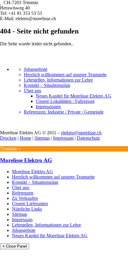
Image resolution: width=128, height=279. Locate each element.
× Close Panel (14, 246)
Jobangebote (35, 69)
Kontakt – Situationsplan (47, 85)
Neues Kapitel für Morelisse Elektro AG (73, 95)
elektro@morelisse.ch (81, 132)
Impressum (63, 138)
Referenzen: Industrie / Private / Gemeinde (64, 111)
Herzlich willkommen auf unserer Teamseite (65, 74)
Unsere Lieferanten (30, 203)
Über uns (32, 90)
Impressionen (48, 106)
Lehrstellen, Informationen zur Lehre (58, 79)
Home (25, 138)
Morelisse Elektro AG (26, 160)
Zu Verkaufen (25, 198)
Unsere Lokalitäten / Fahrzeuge (65, 101)
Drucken (8, 138)
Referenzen (22, 192)
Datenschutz (88, 138)
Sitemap (42, 138)
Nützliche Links (27, 208)
